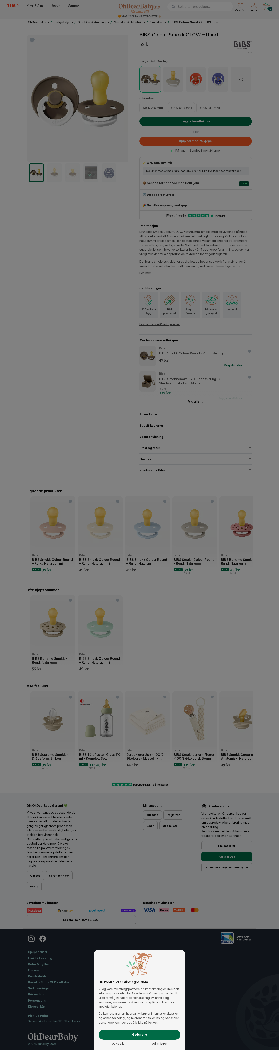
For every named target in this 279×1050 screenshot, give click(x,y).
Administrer (159, 1043)
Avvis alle (118, 1043)
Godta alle (139, 1034)
